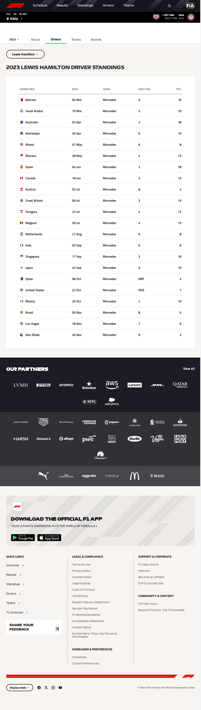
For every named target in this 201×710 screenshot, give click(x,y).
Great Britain (34, 200)
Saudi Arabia (34, 111)
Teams (128, 5)
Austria (31, 189)
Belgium (31, 223)
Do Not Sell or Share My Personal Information (94, 635)
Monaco (31, 155)
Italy (28, 245)
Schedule (40, 5)
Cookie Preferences (85, 663)
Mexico (30, 301)
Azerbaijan (33, 133)
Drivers (108, 5)
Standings (85, 5)
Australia (32, 122)
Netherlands (34, 234)
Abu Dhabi (33, 334)
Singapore (32, 256)
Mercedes (109, 99)
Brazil (29, 312)
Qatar (29, 278)
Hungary (31, 211)
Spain (29, 167)
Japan (29, 267)
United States (35, 290)
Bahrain (31, 99)
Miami (30, 144)
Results (62, 5)
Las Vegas (32, 323)
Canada (31, 178)
